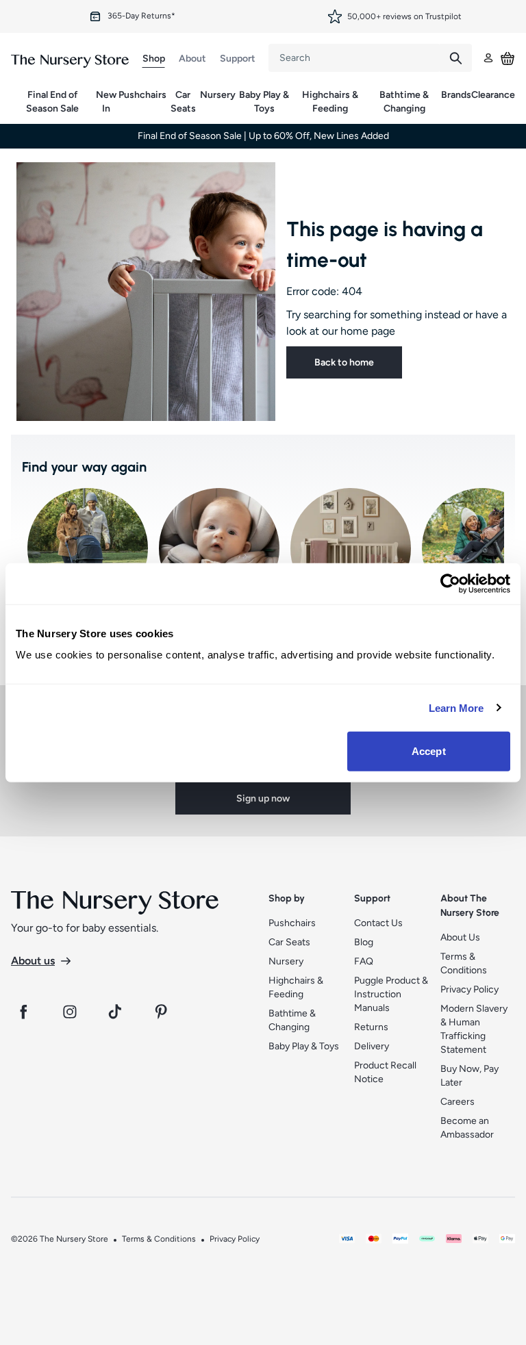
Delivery (371, 1046)
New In (106, 101)
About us (33, 960)
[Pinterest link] (163, 1011)
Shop (153, 58)
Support (237, 58)
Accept (429, 751)
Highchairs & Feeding (330, 101)
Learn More (456, 707)
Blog (363, 942)
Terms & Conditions (159, 1239)
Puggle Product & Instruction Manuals (391, 994)
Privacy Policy (469, 989)
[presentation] (354, 58)
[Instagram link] (70, 1011)
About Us (460, 937)
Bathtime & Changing (404, 101)
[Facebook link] (23, 1011)
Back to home (344, 362)
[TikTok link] (116, 1011)
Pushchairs (142, 95)
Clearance (493, 95)
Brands (456, 95)
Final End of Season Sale (52, 101)
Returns (371, 1027)
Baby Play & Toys (264, 101)
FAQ (363, 961)
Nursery (218, 95)
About (192, 58)
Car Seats (183, 101)
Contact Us (378, 923)
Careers (457, 1101)
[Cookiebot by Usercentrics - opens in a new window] (450, 583)
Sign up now (263, 798)
